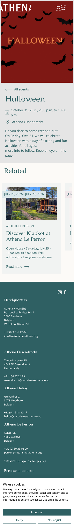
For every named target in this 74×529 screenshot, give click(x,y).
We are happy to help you (25, 461)
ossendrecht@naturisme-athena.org (26, 380)
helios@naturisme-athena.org (22, 416)
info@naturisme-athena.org (21, 336)
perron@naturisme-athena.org (23, 452)
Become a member (19, 471)
